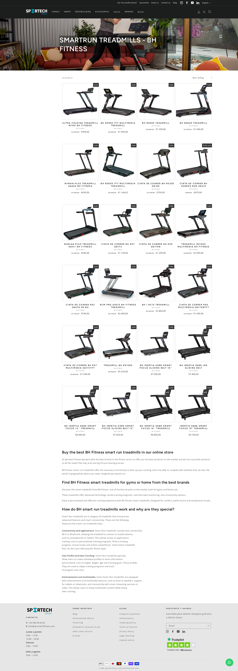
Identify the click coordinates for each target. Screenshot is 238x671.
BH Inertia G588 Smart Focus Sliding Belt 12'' (118, 427)
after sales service (82, 631)
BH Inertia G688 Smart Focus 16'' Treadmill (156, 427)
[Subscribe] (208, 626)
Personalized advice (83, 618)
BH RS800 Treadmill (193, 123)
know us (155, 2)
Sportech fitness (111, 668)
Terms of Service (128, 627)
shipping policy (127, 622)
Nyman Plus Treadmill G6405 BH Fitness (80, 184)
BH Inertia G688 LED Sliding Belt (194, 366)
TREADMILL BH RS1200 (118, 365)
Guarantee (144, 2)
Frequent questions (129, 614)
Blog (175, 2)
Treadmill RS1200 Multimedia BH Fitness (193, 245)
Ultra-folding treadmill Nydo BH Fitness (80, 124)
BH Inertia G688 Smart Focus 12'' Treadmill (80, 427)
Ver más (80, 138)
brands (76, 636)
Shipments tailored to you (86, 627)
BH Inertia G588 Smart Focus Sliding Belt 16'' (156, 366)
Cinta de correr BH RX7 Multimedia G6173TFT (80, 366)
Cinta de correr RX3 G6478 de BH (80, 306)
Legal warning (126, 636)
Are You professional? (127, 2)
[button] (57, 11)
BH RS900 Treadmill (156, 123)
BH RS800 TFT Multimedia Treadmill (118, 184)
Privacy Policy (126, 631)
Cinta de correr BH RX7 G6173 (118, 245)
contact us (165, 2)
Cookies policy (127, 640)
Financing (78, 622)
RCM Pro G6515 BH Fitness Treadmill (118, 306)
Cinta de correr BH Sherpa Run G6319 (194, 184)
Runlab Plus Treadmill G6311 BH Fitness (80, 245)
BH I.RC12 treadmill (156, 305)
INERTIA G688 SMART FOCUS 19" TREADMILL (193, 427)
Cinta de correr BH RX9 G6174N (156, 245)
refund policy (126, 618)
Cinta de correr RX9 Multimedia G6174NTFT (193, 306)
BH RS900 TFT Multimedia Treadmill (118, 124)
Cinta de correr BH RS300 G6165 (155, 184)
